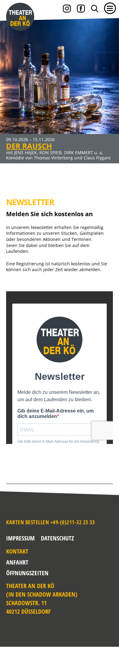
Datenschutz (57, 538)
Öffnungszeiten (13, 573)
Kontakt (13, 551)
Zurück (10, 87)
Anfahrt (13, 562)
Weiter (108, 87)
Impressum (20, 538)
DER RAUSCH (29, 146)
